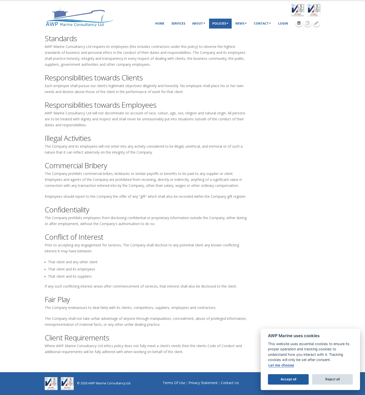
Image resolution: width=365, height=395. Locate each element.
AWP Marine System (307, 23)
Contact (261, 23)
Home (159, 23)
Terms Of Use (174, 382)
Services (178, 23)
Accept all (288, 379)
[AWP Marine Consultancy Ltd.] (79, 17)
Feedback (316, 23)
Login (283, 23)
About (197, 23)
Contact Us (230, 382)
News (239, 23)
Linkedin (299, 23)
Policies (219, 23)
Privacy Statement (203, 382)
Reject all (332, 379)
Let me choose (281, 365)
